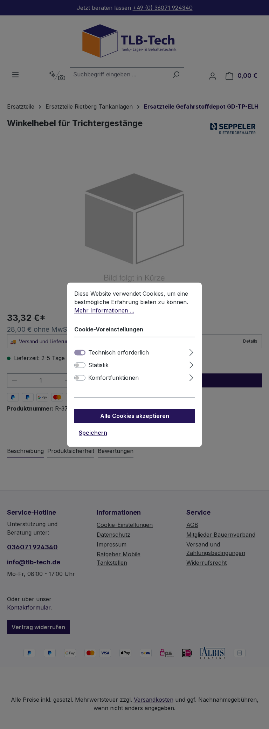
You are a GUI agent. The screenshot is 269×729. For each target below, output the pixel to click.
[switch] (79, 365)
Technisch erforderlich (118, 352)
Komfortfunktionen (113, 377)
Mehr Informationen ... (104, 310)
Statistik (98, 365)
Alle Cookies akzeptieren (134, 415)
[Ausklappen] (191, 351)
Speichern (93, 432)
